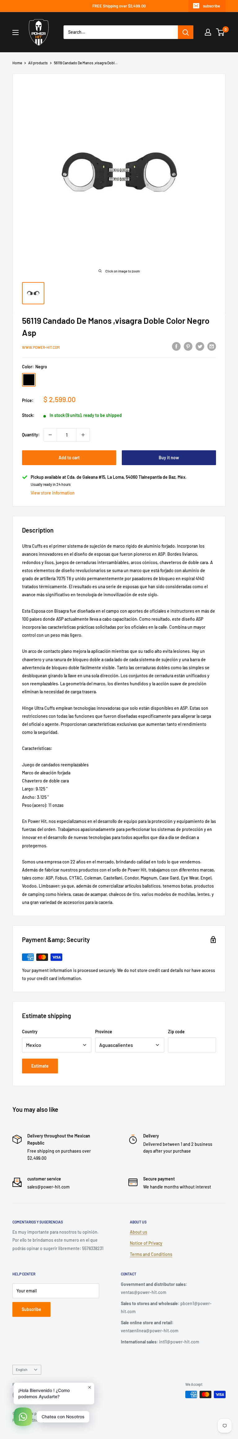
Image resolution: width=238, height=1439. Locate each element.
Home (17, 63)
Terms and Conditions (151, 1254)
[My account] (208, 32)
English (21, 1369)
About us (138, 1232)
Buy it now (169, 457)
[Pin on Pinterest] (188, 346)
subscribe (211, 5)
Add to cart (69, 457)
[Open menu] (15, 32)
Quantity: (31, 434)
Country (29, 1031)
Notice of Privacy (146, 1243)
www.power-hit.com (41, 347)
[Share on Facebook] (176, 346)
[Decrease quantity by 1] (50, 434)
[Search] (185, 32)
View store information (53, 492)
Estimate (40, 1066)
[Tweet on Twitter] (200, 346)
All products (38, 63)
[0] (220, 32)
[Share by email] (211, 346)
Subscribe (31, 1309)
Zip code (176, 1031)
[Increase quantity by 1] (83, 434)
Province (103, 1031)
